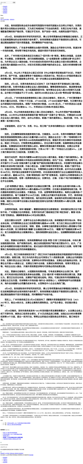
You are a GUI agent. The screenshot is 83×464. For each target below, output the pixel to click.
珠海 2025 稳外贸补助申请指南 (14, 424)
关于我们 (5, 8)
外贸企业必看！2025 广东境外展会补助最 (12, 434)
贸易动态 (5, 9)
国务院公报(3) (6, 435)
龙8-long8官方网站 (5, 19)
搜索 (14, 2)
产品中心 (5, 459)
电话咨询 (5, 462)
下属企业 (5, 460)
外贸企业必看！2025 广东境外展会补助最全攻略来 (18, 423)
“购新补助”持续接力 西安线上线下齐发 (12, 439)
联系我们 (5, 12)
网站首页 (5, 6)
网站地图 (31, 455)
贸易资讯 (5, 11)
